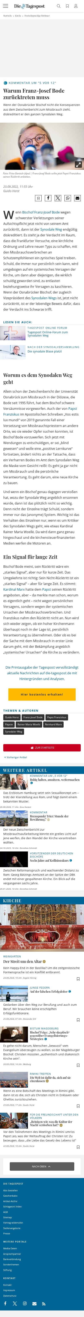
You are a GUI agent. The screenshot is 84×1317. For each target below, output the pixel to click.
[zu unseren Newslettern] (32, 1303)
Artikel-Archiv (10, 1201)
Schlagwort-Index (12, 1206)
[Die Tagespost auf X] (13, 1303)
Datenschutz (9, 1295)
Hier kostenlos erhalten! (42, 694)
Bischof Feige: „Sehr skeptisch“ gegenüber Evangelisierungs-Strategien (50, 1035)
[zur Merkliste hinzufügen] (38, 198)
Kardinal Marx (14, 589)
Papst (46, 589)
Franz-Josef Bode (33, 717)
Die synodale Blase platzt (45, 351)
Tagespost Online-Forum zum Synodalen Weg (48, 333)
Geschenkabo (10, 1195)
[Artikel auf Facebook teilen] (48, 198)
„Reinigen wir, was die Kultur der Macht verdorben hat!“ (51, 1123)
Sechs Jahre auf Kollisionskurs (49, 860)
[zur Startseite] (29, 6)
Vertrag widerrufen (13, 1222)
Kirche (18, 15)
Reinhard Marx (53, 724)
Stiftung (7, 1269)
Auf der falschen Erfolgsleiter (48, 992)
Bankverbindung (12, 1259)
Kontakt (7, 1284)
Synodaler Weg (13, 731)
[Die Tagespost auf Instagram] (23, 1303)
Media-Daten (10, 1248)
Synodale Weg (51, 229)
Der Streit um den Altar (22, 961)
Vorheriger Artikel (17, 757)
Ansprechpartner (12, 1253)
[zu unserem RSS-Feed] (41, 1303)
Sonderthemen (11, 1264)
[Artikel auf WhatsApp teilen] (68, 198)
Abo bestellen (10, 1190)
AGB (5, 1212)
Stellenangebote (11, 1228)
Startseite (7, 15)
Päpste (9, 724)
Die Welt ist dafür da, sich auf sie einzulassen (50, 1079)
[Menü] (6, 6)
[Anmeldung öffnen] (76, 6)
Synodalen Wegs (44, 298)
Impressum (9, 1290)
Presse (6, 1233)
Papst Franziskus (56, 717)
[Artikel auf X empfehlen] (58, 198)
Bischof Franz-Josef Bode (41, 212)
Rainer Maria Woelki (29, 724)
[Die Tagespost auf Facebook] (5, 1303)
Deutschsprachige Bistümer (37, 15)
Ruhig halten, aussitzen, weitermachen (55, 780)
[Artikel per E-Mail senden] (77, 198)
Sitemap (7, 1217)
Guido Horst (11, 191)
